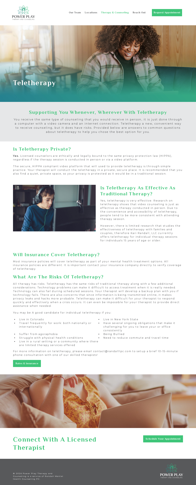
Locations (91, 12)
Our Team (75, 12)
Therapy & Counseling (115, 12)
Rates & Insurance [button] (26, 363)
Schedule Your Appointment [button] (163, 438)
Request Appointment (167, 12)
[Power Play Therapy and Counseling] (23, 13)
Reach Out (139, 12)
